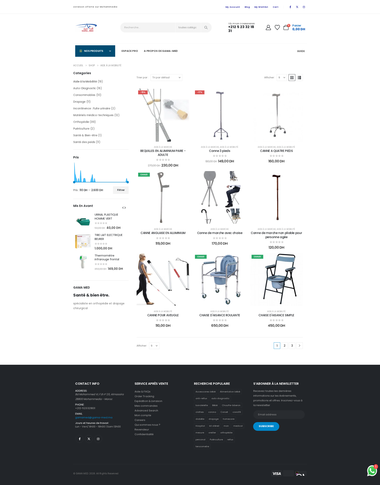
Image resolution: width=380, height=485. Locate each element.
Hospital (200, 425)
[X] (297, 7)
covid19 (237, 412)
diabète (200, 419)
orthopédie (226, 432)
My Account (232, 7)
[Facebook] (290, 7)
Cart (275, 7)
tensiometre (202, 446)
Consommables (84, 95)
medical (238, 425)
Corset (224, 412)
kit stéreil (214, 425)
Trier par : (143, 77)
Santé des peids (84, 142)
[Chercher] (206, 27)
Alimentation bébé (230, 391)
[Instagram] (304, 7)
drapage (213, 419)
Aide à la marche (163, 147)
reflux (230, 439)
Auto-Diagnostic (84, 88)
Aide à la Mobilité (229, 147)
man (226, 425)
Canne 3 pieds (219, 151)
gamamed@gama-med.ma (93, 417)
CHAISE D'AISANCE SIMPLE (276, 315)
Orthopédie (81, 122)
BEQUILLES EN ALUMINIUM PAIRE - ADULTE (162, 153)
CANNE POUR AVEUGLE (163, 315)
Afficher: (269, 77)
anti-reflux (201, 398)
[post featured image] (83, 221)
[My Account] (268, 27)
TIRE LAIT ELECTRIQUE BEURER (109, 237)
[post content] (163, 115)
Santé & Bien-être (85, 135)
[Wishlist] (277, 27)
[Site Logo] (86, 27)
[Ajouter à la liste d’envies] (183, 95)
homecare (228, 419)
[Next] (299, 345)
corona (212, 412)
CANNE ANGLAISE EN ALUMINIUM (163, 233)
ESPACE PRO (130, 51)
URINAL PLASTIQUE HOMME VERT (106, 217)
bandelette (202, 405)
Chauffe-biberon (231, 405)
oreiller (212, 432)
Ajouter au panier (166, 137)
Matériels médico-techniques (93, 115)
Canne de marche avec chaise (219, 233)
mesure (200, 432)
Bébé (215, 405)
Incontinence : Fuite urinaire (91, 108)
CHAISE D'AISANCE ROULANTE (219, 315)
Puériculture (81, 129)
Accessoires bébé (206, 391)
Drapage (79, 102)
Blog (247, 7)
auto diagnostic (220, 398)
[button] (292, 77)
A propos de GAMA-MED (161, 51)
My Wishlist (261, 7)
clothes (200, 412)
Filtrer (121, 190)
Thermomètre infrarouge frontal (107, 257)
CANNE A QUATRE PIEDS (276, 151)
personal (200, 439)
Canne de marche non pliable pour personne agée (276, 235)
